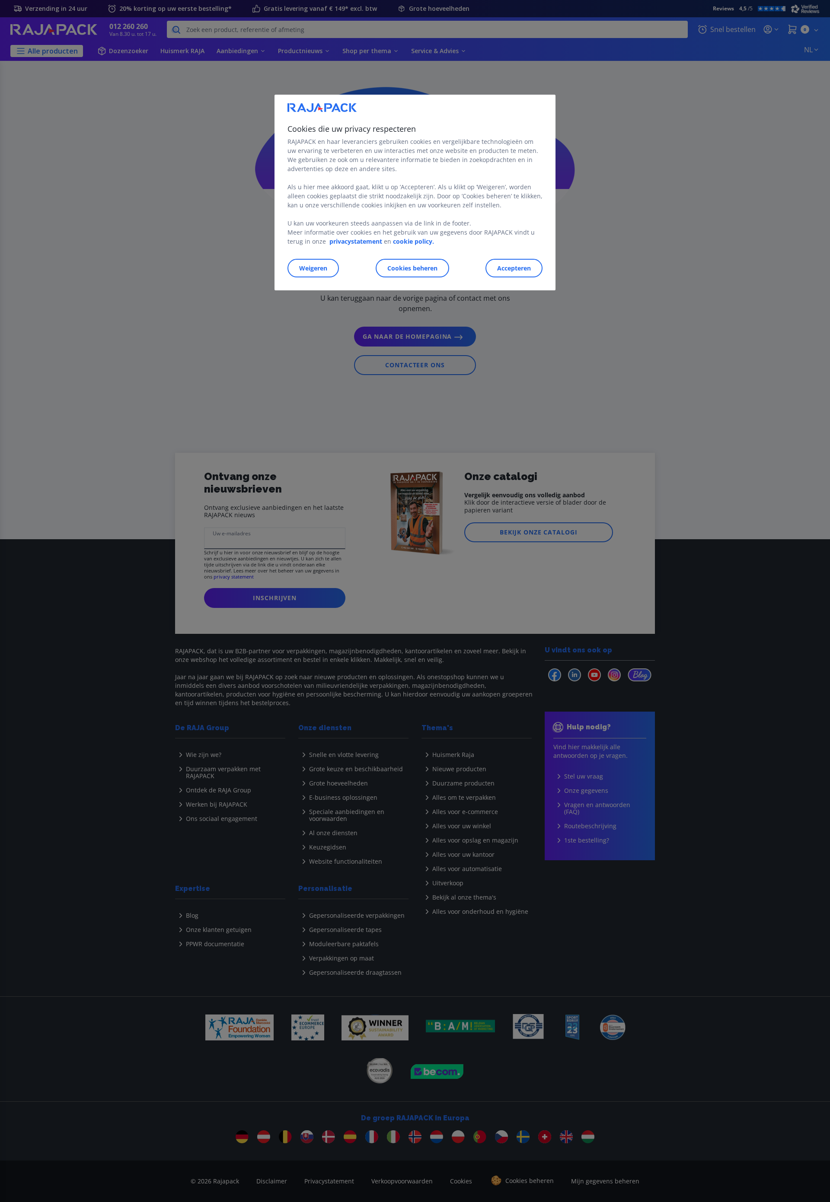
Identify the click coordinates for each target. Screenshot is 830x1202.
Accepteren (514, 268)
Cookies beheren (412, 268)
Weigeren (313, 268)
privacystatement (355, 241)
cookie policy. (413, 241)
